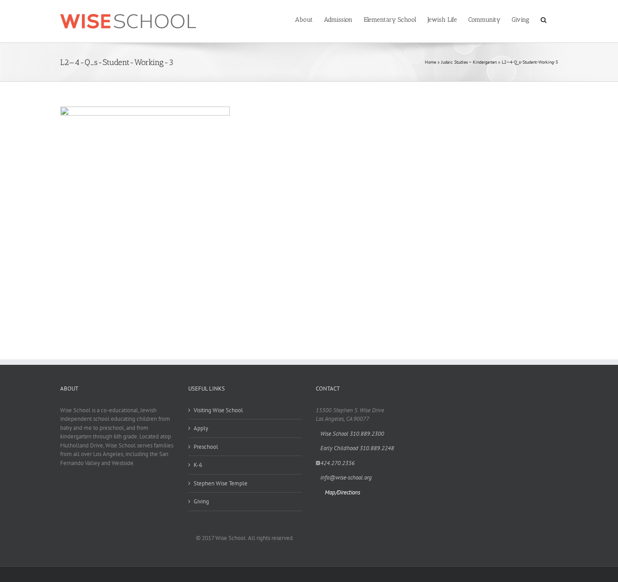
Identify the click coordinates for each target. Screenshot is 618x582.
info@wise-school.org (346, 477)
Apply (201, 428)
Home (430, 62)
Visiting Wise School (218, 410)
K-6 (198, 465)
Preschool (206, 447)
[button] (544, 19)
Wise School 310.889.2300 (352, 434)
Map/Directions (342, 492)
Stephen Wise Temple (220, 483)
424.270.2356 (337, 463)
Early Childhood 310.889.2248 (357, 448)
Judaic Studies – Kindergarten (469, 62)
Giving (201, 501)
